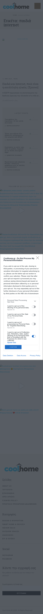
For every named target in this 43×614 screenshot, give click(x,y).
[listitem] (21, 301)
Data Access (21, 355)
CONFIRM (13, 347)
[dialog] (21, 307)
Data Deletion (8, 355)
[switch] (34, 307)
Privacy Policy (35, 355)
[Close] (38, 258)
